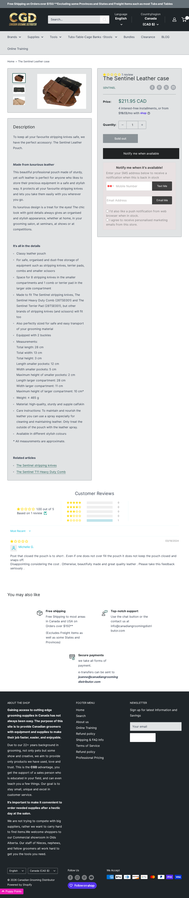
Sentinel (109, 87)
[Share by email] (173, 87)
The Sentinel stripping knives (36, 465)
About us (82, 722)
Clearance (148, 37)
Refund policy (85, 734)
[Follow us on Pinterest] (84, 877)
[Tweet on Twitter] (166, 87)
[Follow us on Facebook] (70, 877)
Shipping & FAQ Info (90, 740)
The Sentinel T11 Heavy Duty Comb (41, 472)
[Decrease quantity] (122, 125)
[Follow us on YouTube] (91, 877)
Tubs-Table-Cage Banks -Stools (90, 37)
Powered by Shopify (19, 884)
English (13, 870)
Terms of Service (88, 746)
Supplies (33, 37)
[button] (74, 520)
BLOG (165, 37)
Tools (53, 37)
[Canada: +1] (110, 186)
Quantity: (109, 125)
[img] (19, 541)
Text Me (162, 186)
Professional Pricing (90, 757)
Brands (12, 37)
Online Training (17, 49)
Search (81, 716)
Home (10, 61)
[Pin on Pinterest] (159, 87)
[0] (184, 19)
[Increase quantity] (142, 125)
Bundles (129, 37)
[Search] (104, 19)
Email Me (162, 200)
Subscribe (142, 737)
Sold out (120, 138)
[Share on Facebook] (152, 87)
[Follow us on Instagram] (77, 877)
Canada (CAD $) (39, 870)
